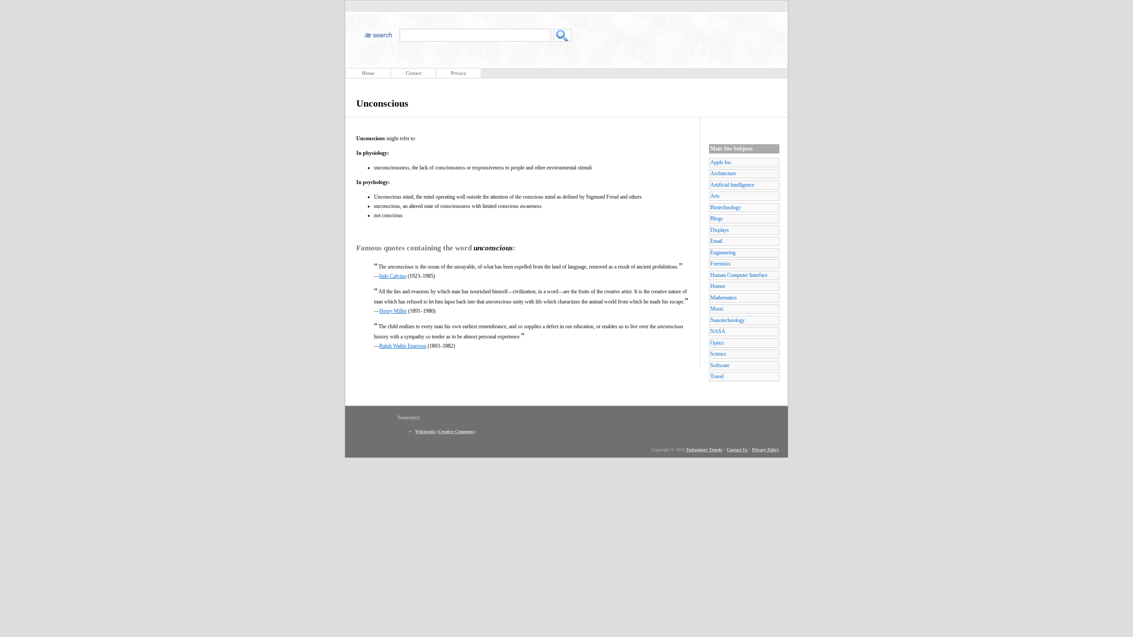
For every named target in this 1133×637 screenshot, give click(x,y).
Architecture (723, 173)
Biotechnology (725, 207)
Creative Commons (456, 431)
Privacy (458, 73)
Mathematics (723, 298)
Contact (413, 73)
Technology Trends (704, 449)
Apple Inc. (721, 162)
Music (717, 309)
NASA (717, 331)
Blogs (716, 218)
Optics (717, 343)
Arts (715, 196)
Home (368, 73)
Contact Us (737, 449)
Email (716, 241)
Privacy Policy (765, 449)
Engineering (723, 252)
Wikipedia (425, 431)
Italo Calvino (392, 276)
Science (718, 354)
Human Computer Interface (738, 275)
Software (719, 365)
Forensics (720, 264)
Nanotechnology (727, 320)
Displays (719, 230)
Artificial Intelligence (732, 185)
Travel (717, 376)
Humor (717, 286)
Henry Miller (393, 311)
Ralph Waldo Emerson (402, 346)
